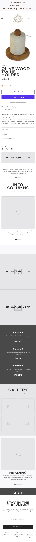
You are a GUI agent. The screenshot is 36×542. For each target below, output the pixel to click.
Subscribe (18, 527)
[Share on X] (7, 149)
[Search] (29, 18)
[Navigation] (2, 18)
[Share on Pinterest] (12, 149)
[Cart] (33, 18)
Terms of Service (27, 534)
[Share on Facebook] (2, 149)
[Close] (32, 499)
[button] (16, 177)
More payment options (18, 102)
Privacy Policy (14, 534)
